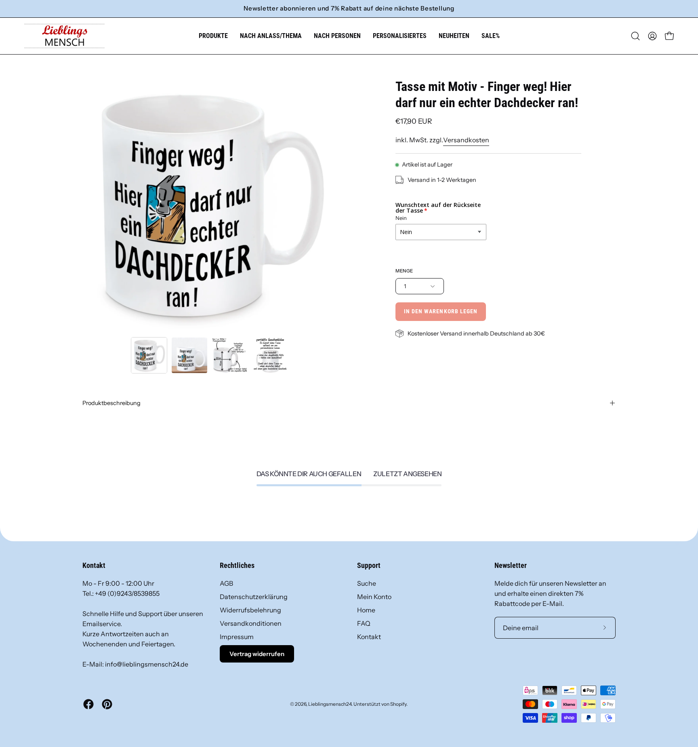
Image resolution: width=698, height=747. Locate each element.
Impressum (237, 637)
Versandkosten (466, 140)
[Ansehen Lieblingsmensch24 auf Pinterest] (107, 704)
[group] (349, 8)
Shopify (398, 704)
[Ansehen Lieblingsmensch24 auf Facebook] (88, 704)
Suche (366, 583)
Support (369, 565)
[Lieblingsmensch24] (64, 36)
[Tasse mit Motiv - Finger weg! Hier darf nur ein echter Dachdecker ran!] (149, 355)
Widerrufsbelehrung (250, 610)
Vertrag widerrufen (256, 654)
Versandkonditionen (251, 623)
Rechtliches (237, 565)
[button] (271, 36)
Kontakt (369, 637)
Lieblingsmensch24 (329, 704)
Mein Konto (374, 597)
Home (366, 610)
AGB (226, 583)
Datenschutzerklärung (254, 597)
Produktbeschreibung (111, 403)
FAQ (363, 623)
